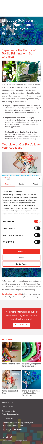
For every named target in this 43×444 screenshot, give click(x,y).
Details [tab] (21, 184)
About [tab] (35, 184)
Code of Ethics (7, 418)
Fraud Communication (10, 414)
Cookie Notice (7, 407)
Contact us (22, 325)
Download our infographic (12, 294)
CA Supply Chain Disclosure (12, 430)
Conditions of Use (9, 411)
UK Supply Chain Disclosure (12, 425)
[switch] (37, 228)
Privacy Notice (7, 402)
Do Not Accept (21, 264)
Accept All (21, 251)
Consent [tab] (8, 184)
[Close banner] (39, 178)
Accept (21, 258)
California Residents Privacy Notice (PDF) (17, 423)
